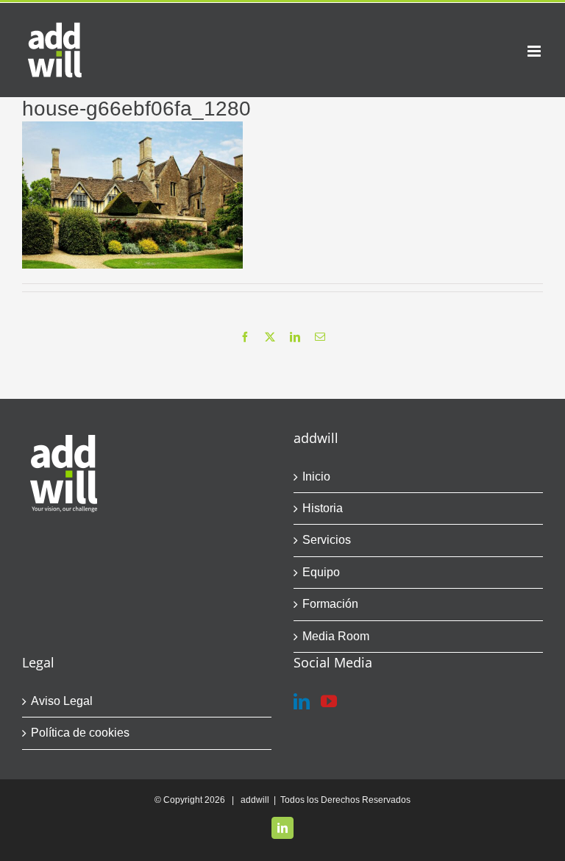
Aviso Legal (62, 701)
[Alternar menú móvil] (535, 51)
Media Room (335, 636)
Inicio (316, 476)
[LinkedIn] (302, 701)
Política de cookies (80, 732)
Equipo (321, 572)
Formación (330, 604)
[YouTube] (329, 701)
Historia (322, 508)
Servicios (326, 540)
